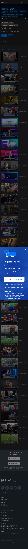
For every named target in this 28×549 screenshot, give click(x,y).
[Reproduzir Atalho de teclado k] (2, 547)
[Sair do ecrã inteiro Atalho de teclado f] (25, 547)
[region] (14, 274)
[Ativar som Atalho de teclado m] (6, 547)
